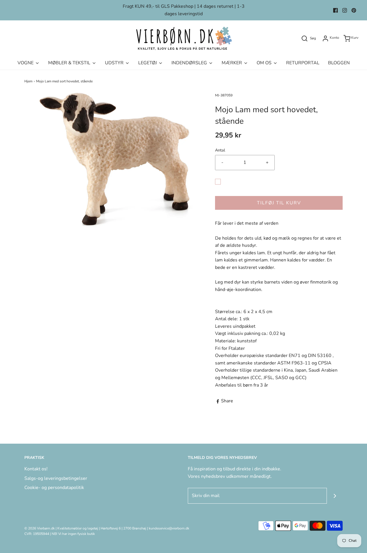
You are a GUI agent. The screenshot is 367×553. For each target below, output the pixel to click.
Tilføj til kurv (279, 203)
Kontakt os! (36, 469)
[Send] (335, 496)
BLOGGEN (339, 63)
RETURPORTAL (302, 63)
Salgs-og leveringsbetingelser (55, 478)
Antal (220, 150)
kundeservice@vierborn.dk (169, 528)
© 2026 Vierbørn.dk (39, 528)
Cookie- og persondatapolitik (54, 487)
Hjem (28, 81)
